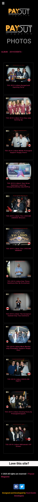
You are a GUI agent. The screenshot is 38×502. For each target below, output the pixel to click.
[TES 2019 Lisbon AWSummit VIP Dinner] (18, 440)
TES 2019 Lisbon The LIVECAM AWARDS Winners (18, 217)
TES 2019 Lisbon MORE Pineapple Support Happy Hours (18, 151)
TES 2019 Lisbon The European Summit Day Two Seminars (18, 315)
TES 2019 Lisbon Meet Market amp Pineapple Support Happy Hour (18, 348)
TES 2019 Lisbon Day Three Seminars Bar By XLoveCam (18, 282)
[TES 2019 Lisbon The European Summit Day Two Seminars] (18, 310)
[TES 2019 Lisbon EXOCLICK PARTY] (18, 375)
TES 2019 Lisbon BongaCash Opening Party (18, 86)
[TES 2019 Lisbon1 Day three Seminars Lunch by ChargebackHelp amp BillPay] (18, 179)
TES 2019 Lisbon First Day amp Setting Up (18, 119)
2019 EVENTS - (16, 52)
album (4, 52)
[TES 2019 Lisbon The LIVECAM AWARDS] (18, 244)
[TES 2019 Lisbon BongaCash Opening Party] (18, 81)
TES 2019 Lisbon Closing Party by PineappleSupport (18, 413)
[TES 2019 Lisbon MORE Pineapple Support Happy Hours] (18, 146)
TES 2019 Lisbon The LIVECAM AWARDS (18, 249)
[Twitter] (22, 486)
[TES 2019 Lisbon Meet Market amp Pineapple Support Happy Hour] (18, 342)
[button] (19, 3)
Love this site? (19, 463)
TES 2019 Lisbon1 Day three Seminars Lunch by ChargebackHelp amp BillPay (18, 185)
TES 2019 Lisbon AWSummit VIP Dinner (18, 445)
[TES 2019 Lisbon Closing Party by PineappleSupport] (18, 408)
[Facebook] (16, 486)
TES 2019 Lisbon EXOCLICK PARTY (18, 380)
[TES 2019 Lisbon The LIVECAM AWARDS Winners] (18, 212)
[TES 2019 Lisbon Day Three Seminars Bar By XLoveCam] (18, 277)
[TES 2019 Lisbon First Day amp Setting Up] (18, 114)
